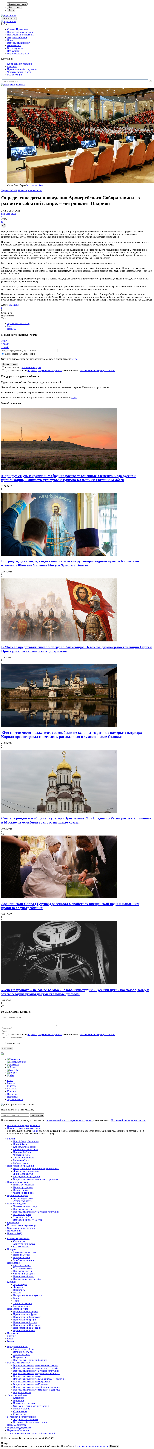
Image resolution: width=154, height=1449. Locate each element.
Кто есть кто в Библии (24, 1146)
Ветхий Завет (20, 1144)
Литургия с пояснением (25, 1419)
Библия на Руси (21, 1160)
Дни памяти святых (23, 1174)
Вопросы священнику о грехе (28, 1376)
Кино (16, 1298)
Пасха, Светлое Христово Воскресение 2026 (36, 1168)
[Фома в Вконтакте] (13, 1059)
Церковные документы (19, 1427)
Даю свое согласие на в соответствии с (60, 370)
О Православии (21, 1246)
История (11, 1249)
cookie (34, 1131)
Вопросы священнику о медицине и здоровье (36, 1389)
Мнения (11, 1336)
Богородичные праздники (26, 1176)
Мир (9, 326)
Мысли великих (21, 1306)
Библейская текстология (25, 1149)
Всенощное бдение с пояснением (30, 1422)
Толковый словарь (22, 1303)
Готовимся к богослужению (21, 1416)
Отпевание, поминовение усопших (31, 1406)
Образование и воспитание (21, 1228)
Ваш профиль (14, 7)
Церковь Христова (16, 1425)
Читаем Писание (21, 1155)
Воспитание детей (16, 1203)
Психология (13, 1263)
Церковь (11, 329)
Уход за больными (22, 1268)
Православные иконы (18, 1182)
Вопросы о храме (22, 1392)
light (3, 213)
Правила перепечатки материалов (24, 1128)
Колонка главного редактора (22, 1225)
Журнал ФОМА (9, 190)
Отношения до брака (24, 1273)
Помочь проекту (9, 364)
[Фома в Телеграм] (13, 1064)
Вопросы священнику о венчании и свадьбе (36, 1368)
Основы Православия (18, 29)
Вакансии (12, 1094)
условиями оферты (31, 367)
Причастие (18, 1400)
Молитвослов (14, 45)
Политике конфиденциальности (91, 1446)
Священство (19, 1414)
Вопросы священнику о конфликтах (31, 1381)
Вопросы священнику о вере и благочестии (35, 1365)
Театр (16, 1300)
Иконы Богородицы (23, 1184)
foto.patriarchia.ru (34, 185)
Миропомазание (21, 1408)
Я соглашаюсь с (23, 367)
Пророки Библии (22, 1152)
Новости (11, 40)
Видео (10, 1341)
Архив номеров (15, 1099)
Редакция (13, 305)
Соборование (20, 1411)
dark (8, 213)
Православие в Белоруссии (27, 1317)
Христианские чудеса (24, 1244)
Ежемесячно (29, 354)
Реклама (11, 1086)
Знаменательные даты (24, 1252)
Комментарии (35, 190)
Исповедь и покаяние (24, 1403)
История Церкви (21, 1254)
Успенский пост (21, 1354)
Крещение (18, 1398)
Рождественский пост (24, 1349)
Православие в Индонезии (27, 1327)
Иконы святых (20, 1190)
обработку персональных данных (45, 370)
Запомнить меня (13, 1043)
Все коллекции (15, 74)
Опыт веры (19, 1241)
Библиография (20, 1163)
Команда (11, 1091)
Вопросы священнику (18, 42)
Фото (10, 1338)
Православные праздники (20, 1165)
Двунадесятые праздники (26, 1171)
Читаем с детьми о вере (19, 72)
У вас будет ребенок (23, 1217)
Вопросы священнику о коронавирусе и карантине (39, 1379)
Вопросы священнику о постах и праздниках (36, 1179)
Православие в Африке (25, 1314)
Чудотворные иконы (23, 1192)
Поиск (11, 10)
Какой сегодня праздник (19, 64)
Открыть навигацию (17, 4)
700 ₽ (4, 341)
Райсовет (12, 66)
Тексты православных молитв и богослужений (31, 1433)
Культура (11, 1281)
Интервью (12, 1333)
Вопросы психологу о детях (27, 1220)
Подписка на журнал (18, 53)
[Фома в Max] (10, 1075)
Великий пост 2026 (23, 1352)
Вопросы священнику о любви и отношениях (36, 1387)
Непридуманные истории (20, 32)
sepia (13, 213)
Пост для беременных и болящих (30, 1360)
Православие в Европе (25, 1322)
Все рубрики (13, 51)
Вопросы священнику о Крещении (31, 1384)
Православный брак (23, 1276)
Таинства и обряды (17, 1395)
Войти (21, 84)
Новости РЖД (14, 1233)
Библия (11, 1138)
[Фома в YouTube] (12, 1070)
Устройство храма (22, 1201)
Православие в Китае (24, 1330)
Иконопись (19, 1290)
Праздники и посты (17, 1346)
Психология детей (22, 1209)
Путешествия (14, 1230)
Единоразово (11, 354)
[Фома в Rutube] (12, 1072)
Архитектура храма (23, 1198)
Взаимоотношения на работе (28, 1279)
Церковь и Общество (18, 1430)
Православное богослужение (22, 69)
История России (21, 1257)
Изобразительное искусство (27, 1295)
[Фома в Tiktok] (11, 1067)
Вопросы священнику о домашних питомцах (36, 1373)
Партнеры (12, 1096)
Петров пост (19, 1357)
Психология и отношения (20, 34)
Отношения (13, 1222)
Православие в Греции (25, 1319)
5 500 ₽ (5, 347)
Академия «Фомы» (17, 37)
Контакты (12, 1088)
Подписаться (37, 1115)
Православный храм (17, 1195)
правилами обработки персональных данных (69, 1120)
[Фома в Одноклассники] (16, 1062)
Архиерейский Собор (18, 323)
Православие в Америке (25, 1311)
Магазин (11, 1083)
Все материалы (15, 48)
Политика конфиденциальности (23, 1125)
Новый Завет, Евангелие (25, 1141)
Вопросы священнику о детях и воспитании (36, 1211)
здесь (74, 359)
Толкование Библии (23, 1157)
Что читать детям (22, 1214)
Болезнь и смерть (22, 1265)
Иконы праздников (23, 1187)
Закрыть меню (8, 18)
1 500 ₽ (5, 344)
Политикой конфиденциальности (97, 370)
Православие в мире (17, 1309)
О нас (10, 1080)
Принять (114, 1446)
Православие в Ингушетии (27, 1325)
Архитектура (20, 1284)
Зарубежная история (23, 1260)
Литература (19, 1287)
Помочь (12, 15)
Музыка (17, 1292)
